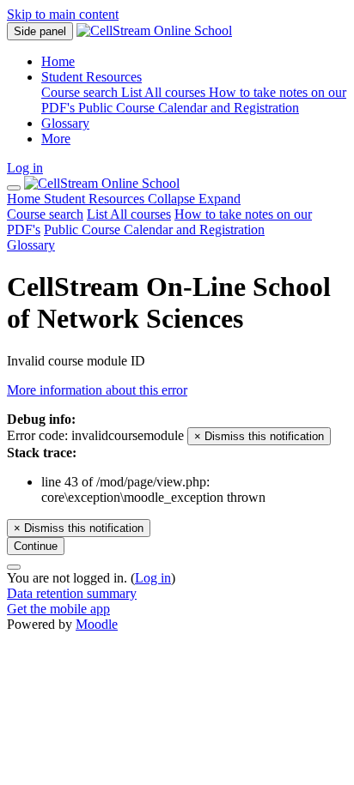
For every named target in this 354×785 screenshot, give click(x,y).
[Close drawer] (14, 187)
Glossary (31, 245)
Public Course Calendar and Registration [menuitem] (188, 107)
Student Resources (142, 198)
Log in (25, 167)
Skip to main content (63, 14)
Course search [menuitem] (81, 92)
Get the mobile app (58, 608)
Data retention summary (72, 593)
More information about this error (97, 390)
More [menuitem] (55, 138)
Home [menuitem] (58, 61)
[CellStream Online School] (102, 183)
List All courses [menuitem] (165, 92)
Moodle (97, 624)
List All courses (129, 214)
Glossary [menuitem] (65, 123)
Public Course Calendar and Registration (154, 229)
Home (25, 198)
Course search (45, 214)
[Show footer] (14, 567)
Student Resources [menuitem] (91, 76)
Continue (36, 546)
